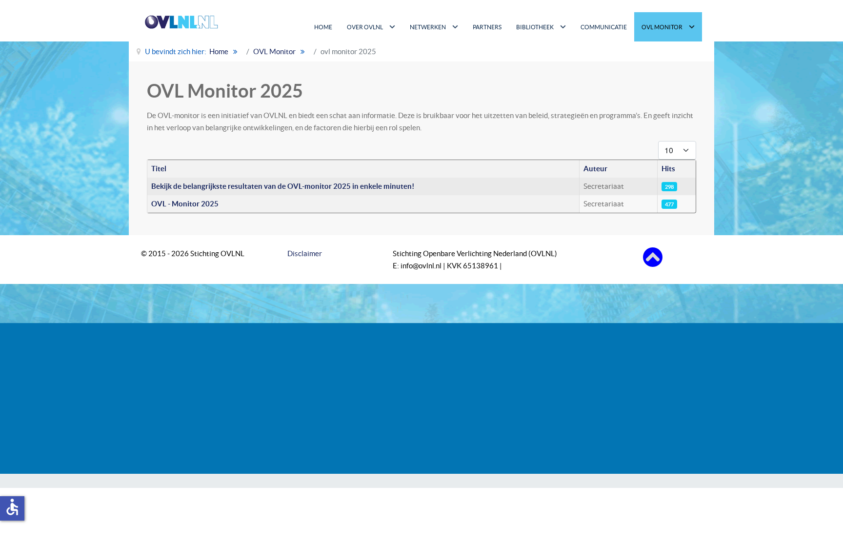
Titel (158, 168)
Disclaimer (304, 253)
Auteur (595, 168)
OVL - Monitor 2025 (185, 204)
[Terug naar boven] (652, 256)
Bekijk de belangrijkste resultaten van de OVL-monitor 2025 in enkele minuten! (282, 186)
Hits (668, 168)
